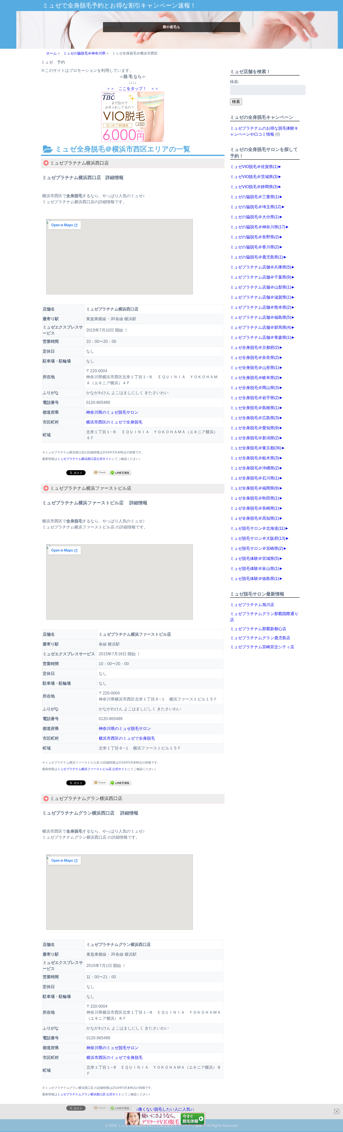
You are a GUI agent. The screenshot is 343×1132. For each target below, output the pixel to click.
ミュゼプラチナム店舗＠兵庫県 (260, 267)
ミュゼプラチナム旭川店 (252, 605)
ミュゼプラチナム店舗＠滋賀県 (260, 297)
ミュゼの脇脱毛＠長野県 (254, 237)
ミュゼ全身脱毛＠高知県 (254, 518)
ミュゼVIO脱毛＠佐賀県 (254, 167)
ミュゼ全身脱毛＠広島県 (254, 418)
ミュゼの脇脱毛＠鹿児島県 (256, 257)
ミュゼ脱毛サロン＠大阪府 (257, 538)
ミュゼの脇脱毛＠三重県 (254, 197)
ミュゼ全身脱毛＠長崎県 (254, 508)
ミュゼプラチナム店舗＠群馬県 (260, 327)
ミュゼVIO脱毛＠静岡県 (254, 187)
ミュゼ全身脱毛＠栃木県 (254, 458)
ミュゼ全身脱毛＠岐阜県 (254, 377)
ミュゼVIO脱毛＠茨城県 (254, 177)
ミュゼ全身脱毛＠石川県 (254, 478)
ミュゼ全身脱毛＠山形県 (254, 367)
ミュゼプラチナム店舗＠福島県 (260, 317)
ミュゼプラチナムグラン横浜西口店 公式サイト (89, 1094)
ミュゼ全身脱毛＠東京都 (255, 448)
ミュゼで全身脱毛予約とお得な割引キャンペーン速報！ (119, 5)
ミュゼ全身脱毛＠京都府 (254, 347)
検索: (234, 82)
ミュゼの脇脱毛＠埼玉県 (255, 207)
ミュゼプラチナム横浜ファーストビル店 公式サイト (92, 769)
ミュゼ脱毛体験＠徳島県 (254, 578)
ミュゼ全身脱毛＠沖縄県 (254, 468)
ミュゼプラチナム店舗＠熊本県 (260, 307)
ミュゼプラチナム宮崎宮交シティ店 (262, 647)
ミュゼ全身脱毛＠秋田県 (254, 498)
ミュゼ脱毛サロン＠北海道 (257, 528)
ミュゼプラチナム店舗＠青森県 (260, 337)
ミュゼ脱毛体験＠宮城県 (254, 558)
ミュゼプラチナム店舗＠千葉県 (260, 277)
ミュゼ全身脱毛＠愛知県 (254, 428)
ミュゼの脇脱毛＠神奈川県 (257, 227)
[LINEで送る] (120, 472)
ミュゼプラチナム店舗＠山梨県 (260, 287)
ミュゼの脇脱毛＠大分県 (254, 217)
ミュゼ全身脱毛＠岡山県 (254, 388)
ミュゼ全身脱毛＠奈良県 (254, 357)
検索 (236, 101)
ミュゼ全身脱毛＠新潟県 (254, 438)
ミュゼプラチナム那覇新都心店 (258, 629)
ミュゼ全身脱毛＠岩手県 (254, 398)
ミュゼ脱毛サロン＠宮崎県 (256, 548)
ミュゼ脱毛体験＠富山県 (254, 568)
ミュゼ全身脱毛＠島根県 (254, 408)
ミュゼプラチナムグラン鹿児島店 (260, 638)
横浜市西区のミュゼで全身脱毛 (114, 422)
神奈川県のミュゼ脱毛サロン (112, 412)
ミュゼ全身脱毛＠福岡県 (254, 488)
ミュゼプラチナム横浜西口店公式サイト (84, 459)
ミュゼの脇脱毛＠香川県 (254, 247)
